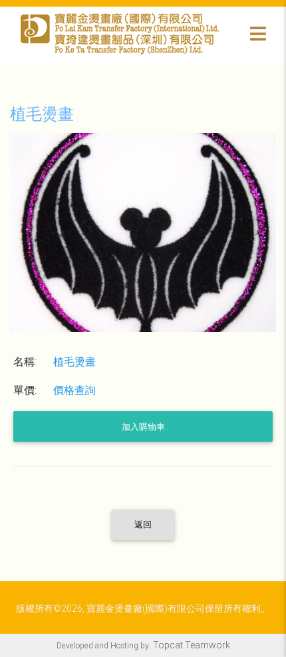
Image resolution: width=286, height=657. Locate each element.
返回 (143, 524)
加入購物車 (143, 426)
